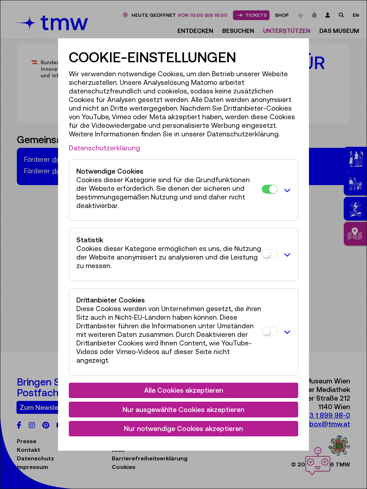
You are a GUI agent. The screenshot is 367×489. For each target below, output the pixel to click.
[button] (286, 190)
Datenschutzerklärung (104, 148)
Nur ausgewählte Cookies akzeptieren (183, 409)
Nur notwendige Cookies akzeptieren (183, 428)
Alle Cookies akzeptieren (183, 390)
